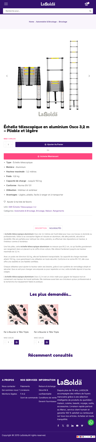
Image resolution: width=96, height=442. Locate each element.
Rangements (58, 211)
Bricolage (63, 22)
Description (41, 228)
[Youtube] (77, 426)
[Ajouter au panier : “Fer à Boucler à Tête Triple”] (16, 342)
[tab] (41, 228)
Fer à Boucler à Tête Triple (16, 332)
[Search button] (90, 10)
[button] (7, 76)
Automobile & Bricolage (46, 22)
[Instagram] (68, 426)
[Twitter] (63, 426)
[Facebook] (58, 426)
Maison (49, 211)
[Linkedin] (73, 426)
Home (31, 22)
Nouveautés (55, 228)
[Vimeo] (82, 426)
